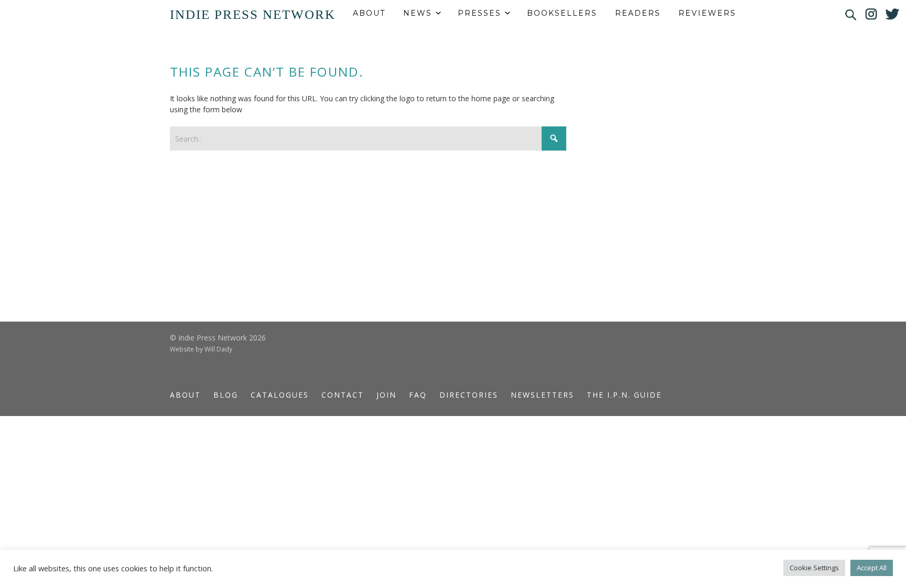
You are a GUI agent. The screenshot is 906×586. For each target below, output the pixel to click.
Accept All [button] (872, 567)
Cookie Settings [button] (814, 567)
